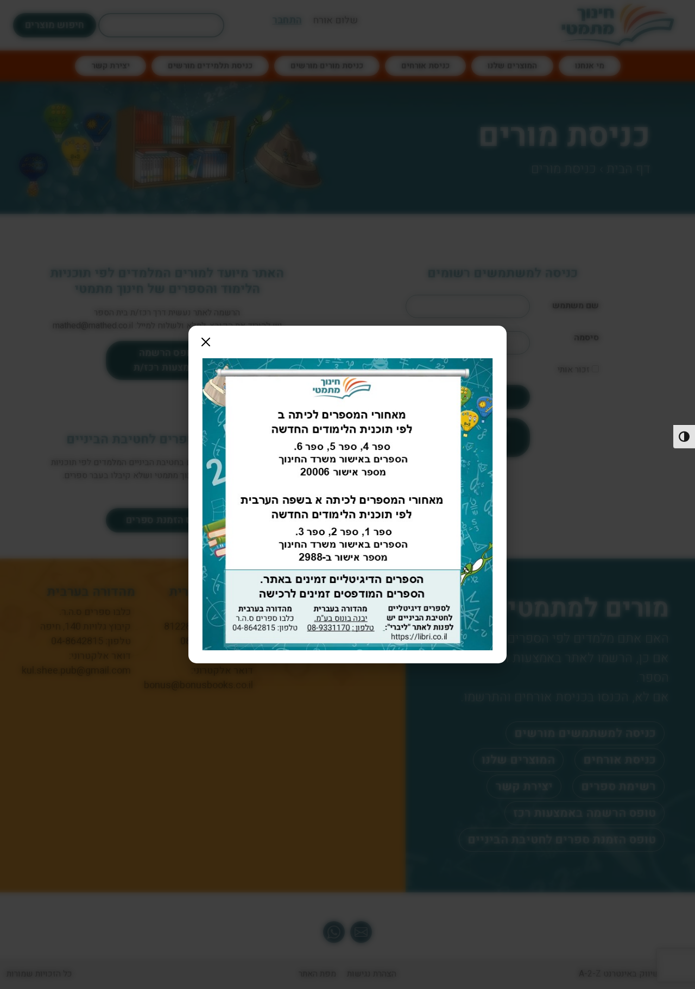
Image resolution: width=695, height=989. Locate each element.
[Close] (205, 341)
